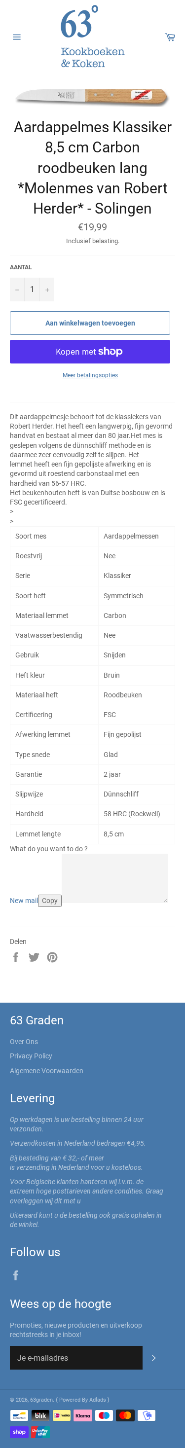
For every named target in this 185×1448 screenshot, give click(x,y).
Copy (50, 901)
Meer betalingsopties (90, 375)
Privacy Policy (31, 1056)
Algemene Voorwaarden (46, 1071)
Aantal (21, 267)
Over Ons (24, 1042)
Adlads (98, 1400)
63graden (41, 1400)
